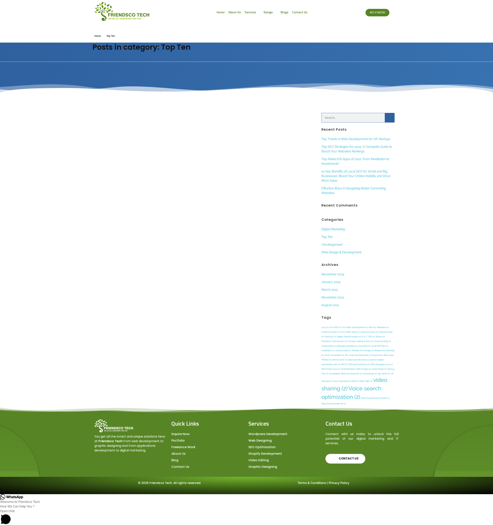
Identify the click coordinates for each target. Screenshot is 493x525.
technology (370, 373)
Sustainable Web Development (345, 373)
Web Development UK (333, 403)
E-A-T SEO (368, 336)
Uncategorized (331, 244)
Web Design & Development (341, 252)
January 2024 (330, 282)
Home (97, 36)
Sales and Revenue (358, 360)
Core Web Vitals (350, 332)
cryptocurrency (369, 332)
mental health (343, 350)
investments (328, 346)
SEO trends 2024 (330, 369)
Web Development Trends (375, 398)
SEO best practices (359, 364)
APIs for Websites (378, 327)
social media (378, 369)
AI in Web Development (355, 327)
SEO (344, 364)
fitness (380, 336)
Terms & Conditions (312, 483)
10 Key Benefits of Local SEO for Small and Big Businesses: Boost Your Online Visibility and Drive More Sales (355, 176)
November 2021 (332, 297)
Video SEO (365, 381)
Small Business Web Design (356, 369)
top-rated (383, 373)
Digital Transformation (349, 336)
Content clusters (330, 332)
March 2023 (329, 289)
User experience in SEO (346, 381)
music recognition (334, 355)
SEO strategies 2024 (382, 364)
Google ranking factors (360, 341)
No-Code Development (358, 355)
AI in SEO (335, 327)
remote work (339, 360)
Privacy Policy (339, 483)
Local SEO (363, 346)
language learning (346, 346)
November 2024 (332, 274)
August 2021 (330, 305)
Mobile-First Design (363, 350)
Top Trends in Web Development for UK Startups (356, 139)
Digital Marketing (333, 229)
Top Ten (327, 237)
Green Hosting (382, 341)
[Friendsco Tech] (131, 11)
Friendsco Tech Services (334, 341)
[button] (246, 517)
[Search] (389, 117)
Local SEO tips (379, 346)
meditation (328, 350)
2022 (325, 327)
